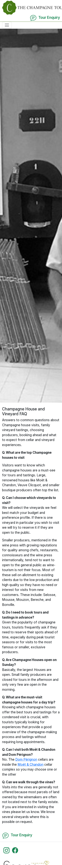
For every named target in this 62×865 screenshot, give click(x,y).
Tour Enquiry (48, 17)
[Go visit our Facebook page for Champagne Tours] (15, 850)
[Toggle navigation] (7, 25)
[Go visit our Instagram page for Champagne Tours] (6, 850)
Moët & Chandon (30, 765)
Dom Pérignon (26, 760)
